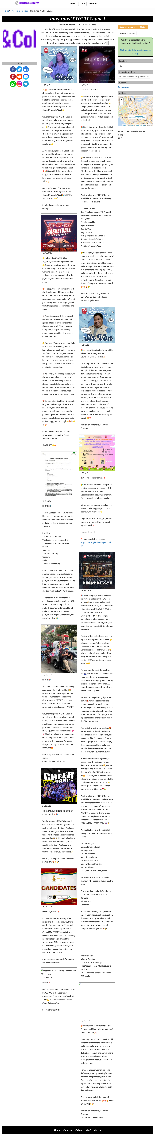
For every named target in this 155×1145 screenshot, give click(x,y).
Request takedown (127, 33)
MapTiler (131, 125)
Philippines (15, 11)
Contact (68, 1130)
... (107, 43)
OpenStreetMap (140, 125)
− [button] (121, 103)
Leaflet (125, 125)
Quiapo (25, 11)
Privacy (80, 1130)
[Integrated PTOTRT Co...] (136, 111)
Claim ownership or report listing (133, 27)
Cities (83, 4)
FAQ (89, 1130)
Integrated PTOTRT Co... (137, 117)
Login (98, 1130)
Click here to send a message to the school (134, 77)
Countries (93, 4)
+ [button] (121, 99)
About (57, 1130)
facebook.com (124, 87)
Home (74, 4)
